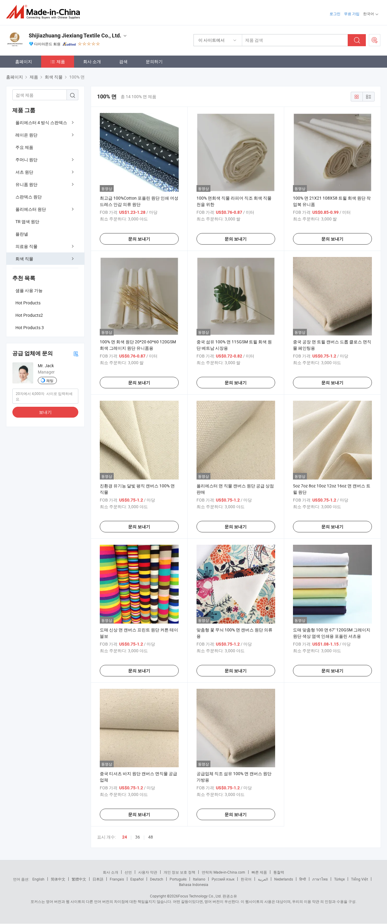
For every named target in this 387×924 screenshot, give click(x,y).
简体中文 (58, 879)
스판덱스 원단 (28, 197)
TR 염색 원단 (27, 221)
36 (137, 837)
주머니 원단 (26, 159)
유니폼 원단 (26, 184)
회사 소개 (92, 61)
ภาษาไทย (320, 879)
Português (178, 879)
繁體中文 (79, 879)
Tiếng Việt (359, 879)
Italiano (199, 879)
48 (150, 837)
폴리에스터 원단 (30, 209)
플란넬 (21, 234)
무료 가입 (351, 13)
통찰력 (278, 872)
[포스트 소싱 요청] (374, 40)
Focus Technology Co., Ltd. (200, 896)
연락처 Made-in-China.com (223, 872)
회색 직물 (24, 258)
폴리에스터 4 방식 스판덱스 (41, 122)
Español (137, 879)
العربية (263, 879)
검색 (123, 61)
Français (117, 879)
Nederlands (283, 879)
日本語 (98, 879)
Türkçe (339, 879)
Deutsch (156, 879)
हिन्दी (302, 879)
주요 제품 (24, 147)
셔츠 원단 (24, 172)
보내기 (45, 412)
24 (124, 837)
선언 (128, 872)
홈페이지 (23, 61)
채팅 (50, 380)
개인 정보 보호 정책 (179, 872)
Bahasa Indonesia (193, 884)
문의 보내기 (139, 238)
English (38, 879)
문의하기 (154, 61)
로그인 (335, 13)
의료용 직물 (26, 246)
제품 (61, 61)
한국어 (246, 879)
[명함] (75, 353)
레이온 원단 (26, 135)
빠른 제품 (259, 872)
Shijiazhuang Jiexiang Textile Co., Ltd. (75, 35)
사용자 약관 (147, 872)
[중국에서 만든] (45, 12)
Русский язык (223, 879)
